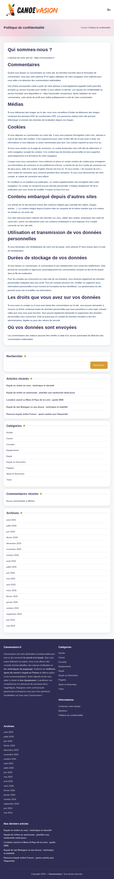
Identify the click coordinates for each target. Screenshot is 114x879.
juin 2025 (10, 573)
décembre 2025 (13, 543)
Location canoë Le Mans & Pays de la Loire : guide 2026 (34, 400)
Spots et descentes (15, 474)
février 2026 (12, 537)
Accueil (84, 28)
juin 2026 (10, 531)
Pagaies (10, 468)
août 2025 (11, 561)
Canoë (9, 438)
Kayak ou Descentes (16, 462)
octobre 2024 (12, 608)
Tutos (9, 479)
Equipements (12, 450)
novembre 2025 (13, 549)
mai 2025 (10, 578)
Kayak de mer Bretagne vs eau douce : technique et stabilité (37, 407)
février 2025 (12, 596)
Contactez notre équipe (69, 706)
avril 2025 (11, 584)
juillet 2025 (11, 567)
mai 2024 (10, 626)
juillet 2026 (11, 525)
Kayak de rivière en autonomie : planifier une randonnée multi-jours (40, 392)
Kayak (9, 456)
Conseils (10, 444)
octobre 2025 (12, 555)
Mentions (62, 711)
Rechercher (14, 356)
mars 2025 (11, 590)
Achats (9, 432)
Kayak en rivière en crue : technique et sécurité (30, 385)
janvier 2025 (12, 602)
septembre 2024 (14, 614)
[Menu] (108, 10)
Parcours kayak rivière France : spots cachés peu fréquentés (37, 414)
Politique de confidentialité (70, 715)
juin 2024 (10, 620)
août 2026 (11, 520)
